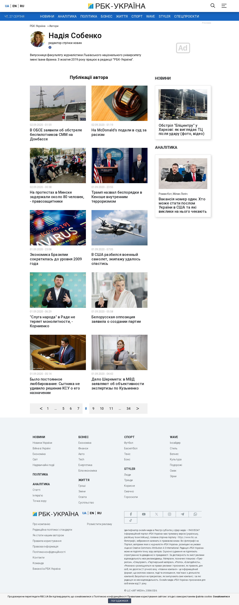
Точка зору (39, 500)
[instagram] (169, 514)
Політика (88, 16)
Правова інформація (45, 546)
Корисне (129, 485)
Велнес (174, 453)
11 (111, 408)
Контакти (38, 557)
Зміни (82, 491)
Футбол (128, 442)
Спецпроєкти (186, 16)
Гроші (82, 485)
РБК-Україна (37, 25)
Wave (150, 16)
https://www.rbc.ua (187, 537)
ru (22, 6)
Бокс (127, 459)
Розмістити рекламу (99, 524)
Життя (122, 16)
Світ (35, 459)
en (15, 6)
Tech (81, 459)
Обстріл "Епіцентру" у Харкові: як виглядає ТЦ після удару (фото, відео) (181, 129)
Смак (173, 470)
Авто (81, 453)
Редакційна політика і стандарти (52, 529)
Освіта (82, 496)
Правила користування (47, 540)
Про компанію (41, 524)
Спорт (136, 16)
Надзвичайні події (43, 465)
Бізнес (106, 16)
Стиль (173, 448)
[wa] (195, 514)
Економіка (39, 453)
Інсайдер (175, 442)
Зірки (173, 476)
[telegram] (182, 514)
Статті (36, 489)
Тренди (128, 480)
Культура (175, 459)
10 (102, 408)
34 (128, 408)
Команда (38, 563)
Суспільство (86, 502)
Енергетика (85, 465)
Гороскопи (131, 496)
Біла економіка (87, 470)
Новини (47, 16)
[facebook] (130, 514)
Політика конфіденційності (49, 551)
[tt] (130, 520)
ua (7, 6)
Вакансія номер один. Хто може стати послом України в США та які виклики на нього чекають (183, 205)
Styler (164, 16)
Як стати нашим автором (48, 535)
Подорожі (176, 465)
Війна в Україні (41, 448)
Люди (127, 474)
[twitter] (156, 514)
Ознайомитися (221, 596)
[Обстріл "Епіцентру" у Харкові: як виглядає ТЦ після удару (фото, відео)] (183, 105)
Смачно (129, 491)
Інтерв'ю (38, 495)
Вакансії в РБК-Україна (46, 568)
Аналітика (67, 16)
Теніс (127, 453)
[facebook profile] (50, 47)
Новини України (42, 442)
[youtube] (143, 514)
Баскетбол (130, 448)
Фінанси (83, 448)
